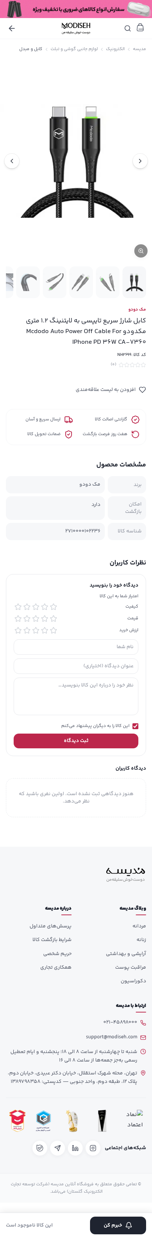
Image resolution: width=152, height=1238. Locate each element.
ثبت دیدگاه (76, 741)
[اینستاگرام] (93, 1148)
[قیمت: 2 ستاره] (44, 618)
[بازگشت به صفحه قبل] (11, 28)
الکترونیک (115, 49)
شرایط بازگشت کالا (52, 940)
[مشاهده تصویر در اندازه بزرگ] (76, 161)
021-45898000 (120, 1022)
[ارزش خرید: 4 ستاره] (27, 630)
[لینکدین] (75, 1148)
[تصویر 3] (81, 282)
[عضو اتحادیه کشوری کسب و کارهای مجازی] (43, 1121)
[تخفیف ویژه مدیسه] (76, 9)
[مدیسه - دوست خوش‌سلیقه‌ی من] (76, 28)
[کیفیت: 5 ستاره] (18, 606)
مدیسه (139, 49)
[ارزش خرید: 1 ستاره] (53, 630)
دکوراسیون (133, 981)
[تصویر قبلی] (140, 161)
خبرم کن (113, 1225)
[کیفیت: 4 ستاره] (27, 606)
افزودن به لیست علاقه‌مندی (106, 390)
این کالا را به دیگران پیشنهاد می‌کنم (95, 726)
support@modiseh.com (111, 1037)
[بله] (39, 1148)
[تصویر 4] (54, 282)
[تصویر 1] (134, 282)
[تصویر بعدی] (11, 161)
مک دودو (137, 310)
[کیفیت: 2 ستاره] (44, 606)
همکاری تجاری (56, 967)
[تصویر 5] (28, 282)
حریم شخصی (57, 954)
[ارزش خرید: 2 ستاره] (44, 630)
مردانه (139, 926)
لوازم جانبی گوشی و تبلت (74, 49)
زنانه (141, 940)
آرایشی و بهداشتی (126, 954)
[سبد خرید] (140, 27)
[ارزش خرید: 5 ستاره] (18, 630)
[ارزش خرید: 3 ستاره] (35, 630)
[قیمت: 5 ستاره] (18, 618)
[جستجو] (127, 28)
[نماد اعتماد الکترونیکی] (132, 1121)
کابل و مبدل (30, 49)
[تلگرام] (57, 1148)
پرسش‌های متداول (51, 926)
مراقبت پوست (130, 967)
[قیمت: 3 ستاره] (35, 618)
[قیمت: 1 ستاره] (53, 618)
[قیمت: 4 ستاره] (27, 618)
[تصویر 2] (108, 282)
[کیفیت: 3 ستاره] (35, 606)
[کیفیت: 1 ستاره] (53, 606)
